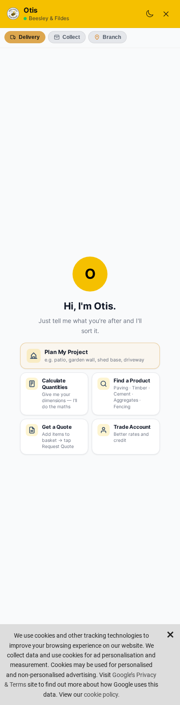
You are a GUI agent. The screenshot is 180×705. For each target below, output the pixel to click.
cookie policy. (102, 694)
